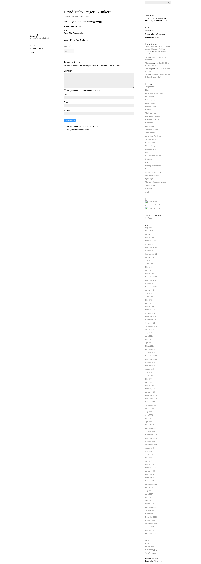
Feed (32, 52)
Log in (147, 543)
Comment (68, 71)
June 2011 (149, 336)
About (32, 45)
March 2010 (149, 385)
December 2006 (151, 514)
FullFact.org (149, 126)
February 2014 (150, 241)
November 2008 (151, 438)
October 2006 (150, 520)
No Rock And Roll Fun (153, 156)
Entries (149, 546)
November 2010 (151, 359)
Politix (72, 40)
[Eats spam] (151, 202)
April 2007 (148, 500)
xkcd (147, 192)
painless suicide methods (154, 205)
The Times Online (76, 33)
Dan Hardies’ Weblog (152, 116)
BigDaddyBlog (150, 100)
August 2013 (149, 257)
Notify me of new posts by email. (79, 130)
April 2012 (148, 303)
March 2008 (149, 464)
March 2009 (149, 425)
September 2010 (151, 366)
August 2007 (149, 487)
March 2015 (149, 231)
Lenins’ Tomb (150, 142)
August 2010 (149, 369)
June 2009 (149, 415)
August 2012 (149, 290)
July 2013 (148, 260)
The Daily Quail (150, 113)
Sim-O (34, 35)
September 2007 (151, 484)
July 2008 (148, 451)
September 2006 (151, 523)
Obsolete (148, 159)
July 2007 (148, 491)
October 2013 (150, 250)
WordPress (158, 561)
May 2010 (148, 379)
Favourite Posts (36, 49)
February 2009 (150, 428)
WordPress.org (150, 553)
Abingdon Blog (150, 87)
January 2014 (150, 244)
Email (67, 102)
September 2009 (151, 405)
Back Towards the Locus (154, 93)
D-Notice (148, 110)
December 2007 (151, 474)
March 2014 (149, 237)
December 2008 (151, 435)
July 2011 (148, 333)
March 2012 (149, 306)
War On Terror (82, 40)
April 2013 (148, 270)
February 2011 (150, 349)
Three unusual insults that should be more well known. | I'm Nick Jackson (158, 49)
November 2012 (151, 280)
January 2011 (150, 352)
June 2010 (149, 375)
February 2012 (150, 310)
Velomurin (148, 188)
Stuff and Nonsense (152, 175)
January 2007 (150, 510)
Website (67, 110)
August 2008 (149, 448)
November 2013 (151, 247)
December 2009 (151, 395)
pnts (156, 558)
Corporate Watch (151, 106)
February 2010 (150, 389)
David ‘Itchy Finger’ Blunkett (87, 12)
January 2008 (150, 471)
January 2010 (150, 392)
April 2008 (148, 461)
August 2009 (149, 408)
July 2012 (148, 293)
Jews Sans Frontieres (153, 136)
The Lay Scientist (151, 139)
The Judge (149, 63)
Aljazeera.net (76, 27)
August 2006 (149, 527)
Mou (146, 152)
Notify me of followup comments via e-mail (83, 91)
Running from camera (153, 166)
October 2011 (150, 323)
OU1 (147, 162)
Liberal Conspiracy (152, 146)
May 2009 (148, 418)
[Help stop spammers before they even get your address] (153, 208)
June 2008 (149, 454)
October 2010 (150, 362)
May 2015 (148, 228)
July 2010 (148, 372)
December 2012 (151, 277)
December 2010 (151, 356)
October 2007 (150, 481)
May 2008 (148, 458)
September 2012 (151, 287)
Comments (151, 550)
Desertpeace (150, 123)
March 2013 (149, 274)
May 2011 (148, 339)
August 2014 (149, 234)
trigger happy (96, 22)
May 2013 (148, 267)
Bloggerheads (150, 103)
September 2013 (151, 254)
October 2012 (150, 283)
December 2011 (151, 316)
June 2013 (149, 264)
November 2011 (151, 320)
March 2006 (149, 530)
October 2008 (150, 441)
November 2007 (151, 477)
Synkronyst (149, 179)
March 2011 (149, 346)
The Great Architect (152, 129)
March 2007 (149, 504)
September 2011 (151, 326)
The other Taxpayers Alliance (155, 182)
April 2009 (148, 422)
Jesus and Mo (150, 133)
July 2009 (148, 412)
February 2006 (150, 533)
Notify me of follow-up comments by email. (83, 126)
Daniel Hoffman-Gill (152, 119)
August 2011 (149, 329)
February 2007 (150, 507)
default (157, 37)
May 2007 (148, 497)
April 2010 (148, 382)
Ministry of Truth (151, 149)
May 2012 (148, 300)
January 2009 (150, 431)
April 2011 (148, 343)
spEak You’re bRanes (153, 172)
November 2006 (151, 517)
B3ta (146, 90)
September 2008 (151, 444)
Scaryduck (149, 169)
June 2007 (149, 494)
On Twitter (149, 218)
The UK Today (150, 185)
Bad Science (149, 96)
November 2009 (151, 399)
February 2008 (150, 468)
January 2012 (150, 313)
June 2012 (149, 297)
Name (67, 94)
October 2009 (150, 402)
